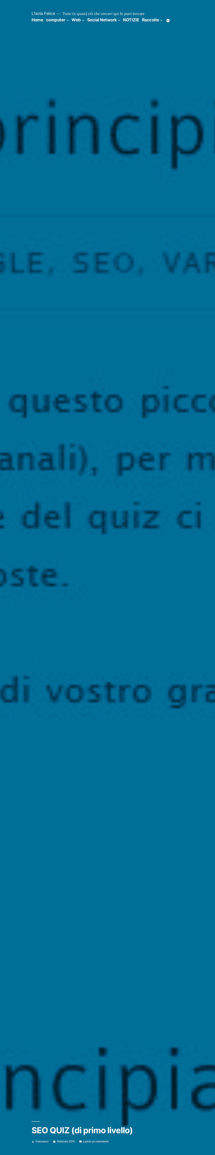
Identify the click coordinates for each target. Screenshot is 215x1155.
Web (76, 19)
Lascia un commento (96, 1141)
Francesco (42, 1141)
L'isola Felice (43, 13)
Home (37, 19)
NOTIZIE (131, 19)
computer (55, 19)
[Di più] (168, 21)
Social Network (102, 19)
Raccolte (150, 19)
